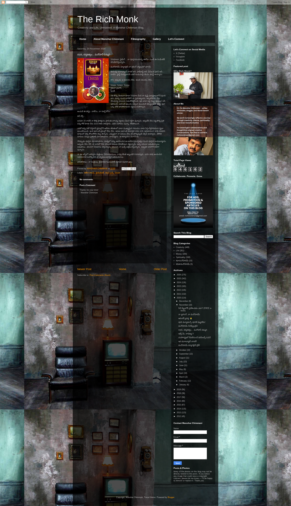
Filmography (138, 39)
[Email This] (123, 168)
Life (177, 250)
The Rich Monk (107, 19)
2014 (179, 409)
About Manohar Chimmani (109, 39)
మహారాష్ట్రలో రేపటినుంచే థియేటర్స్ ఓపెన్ (194, 337)
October (183, 350)
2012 (179, 416)
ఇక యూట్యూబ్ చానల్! (187, 341)
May (181, 369)
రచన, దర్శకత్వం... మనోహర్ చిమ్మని (192, 330)
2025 (179, 278)
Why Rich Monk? (183, 71)
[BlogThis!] (125, 168)
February (183, 381)
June (181, 365)
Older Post (160, 269)
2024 (179, 282)
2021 (179, 294)
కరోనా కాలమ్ (89, 173)
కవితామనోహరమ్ (183, 264)
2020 (179, 298)
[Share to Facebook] (131, 168)
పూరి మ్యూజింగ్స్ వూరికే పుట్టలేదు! (191, 322)
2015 (179, 405)
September (184, 354)
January (183, 384)
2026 (179, 275)
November (184, 305)
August (182, 358)
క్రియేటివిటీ (100, 173)
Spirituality (180, 257)
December (184, 301)
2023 (179, 286)
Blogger (171, 497)
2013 (179, 412)
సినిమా (117, 173)
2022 (179, 290)
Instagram (180, 56)
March (182, 377)
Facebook (180, 60)
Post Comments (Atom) (100, 275)
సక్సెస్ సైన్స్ (109, 173)
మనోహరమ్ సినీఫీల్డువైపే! (188, 326)
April (181, 373)
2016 (179, 401)
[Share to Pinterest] (134, 168)
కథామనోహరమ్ (182, 260)
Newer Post (84, 269)
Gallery (157, 39)
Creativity (180, 247)
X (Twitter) (180, 53)
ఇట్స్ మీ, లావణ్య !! (186, 334)
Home (82, 39)
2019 (179, 389)
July (181, 361)
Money (179, 254)
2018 (179, 393)
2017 (179, 397)
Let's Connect (176, 39)
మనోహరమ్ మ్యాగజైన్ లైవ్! (189, 345)
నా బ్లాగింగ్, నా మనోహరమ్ (189, 314)
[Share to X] (128, 168)
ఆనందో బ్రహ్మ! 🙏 (185, 318)
